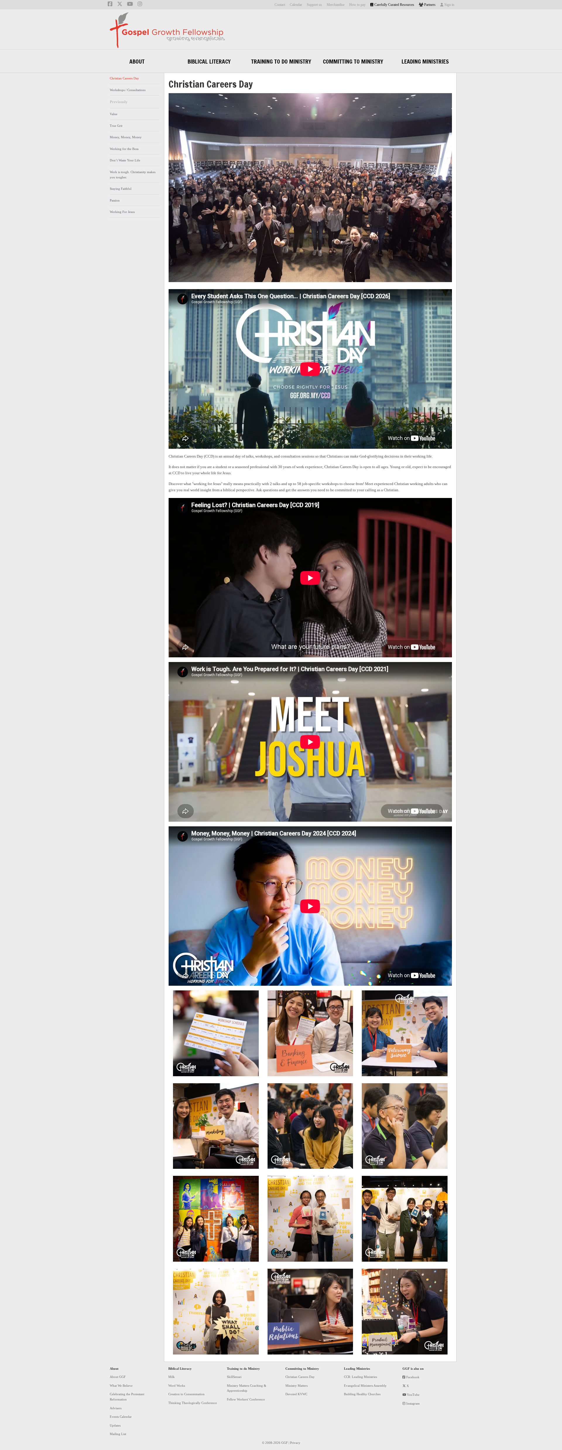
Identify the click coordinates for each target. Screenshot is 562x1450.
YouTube (412, 1394)
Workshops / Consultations (127, 90)
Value (113, 114)
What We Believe (121, 1385)
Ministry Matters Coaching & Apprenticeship (246, 1388)
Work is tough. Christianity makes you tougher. (132, 174)
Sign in (448, 5)
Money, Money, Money (126, 137)
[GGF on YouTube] (130, 4)
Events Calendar (121, 1416)
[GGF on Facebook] (110, 4)
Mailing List (118, 1434)
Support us (314, 5)
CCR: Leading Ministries (360, 1377)
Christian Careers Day (124, 78)
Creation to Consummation (186, 1394)
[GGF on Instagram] (140, 4)
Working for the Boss (124, 149)
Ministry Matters (296, 1385)
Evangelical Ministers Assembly (365, 1385)
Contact (280, 5)
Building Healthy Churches (362, 1394)
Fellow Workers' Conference (246, 1399)
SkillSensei (234, 1377)
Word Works (176, 1385)
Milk (171, 1377)
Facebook (412, 1377)
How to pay (357, 5)
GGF (167, 30)
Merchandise (336, 5)
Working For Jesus (122, 212)
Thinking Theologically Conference (192, 1403)
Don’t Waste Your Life (125, 160)
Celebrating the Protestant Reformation (127, 1396)
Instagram (412, 1403)
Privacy (295, 1442)
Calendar (296, 5)
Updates (115, 1425)
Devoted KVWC (296, 1394)
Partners (429, 5)
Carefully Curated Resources (393, 5)
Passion (115, 200)
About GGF (118, 1377)
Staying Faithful (120, 188)
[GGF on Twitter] (120, 4)
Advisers (115, 1408)
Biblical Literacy (180, 1368)
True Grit (116, 125)
